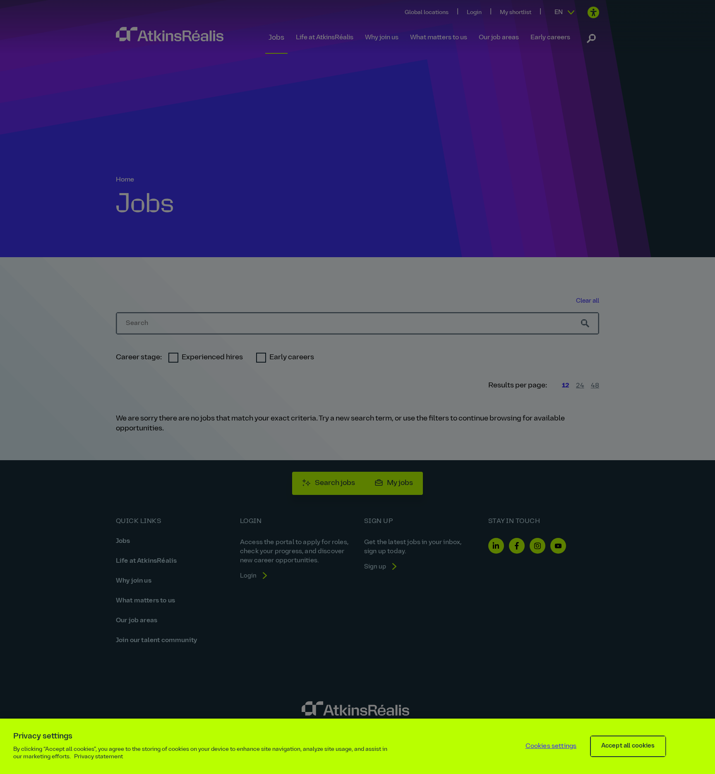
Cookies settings (551, 746)
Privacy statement (98, 757)
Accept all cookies (628, 746)
